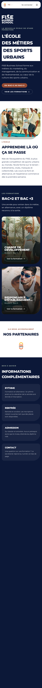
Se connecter (27, 5)
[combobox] (10, 4)
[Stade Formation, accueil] (4, 4)
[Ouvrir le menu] (37, 5)
